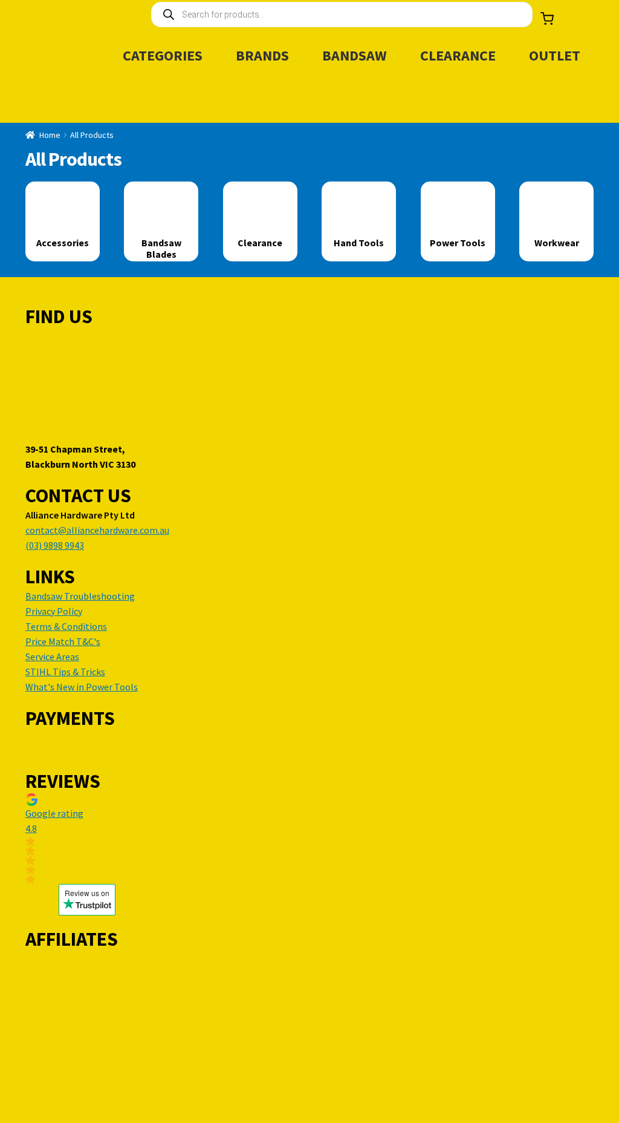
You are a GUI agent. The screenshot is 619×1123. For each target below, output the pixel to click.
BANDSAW (354, 55)
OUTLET (554, 55)
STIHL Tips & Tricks (65, 672)
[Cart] (547, 18)
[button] (87, 838)
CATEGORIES (163, 55)
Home (49, 134)
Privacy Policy (53, 611)
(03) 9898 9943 (54, 545)
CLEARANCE (458, 55)
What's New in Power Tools (81, 687)
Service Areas (52, 656)
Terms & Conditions (66, 626)
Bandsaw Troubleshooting (80, 596)
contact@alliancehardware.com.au (97, 530)
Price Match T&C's (62, 641)
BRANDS (262, 55)
